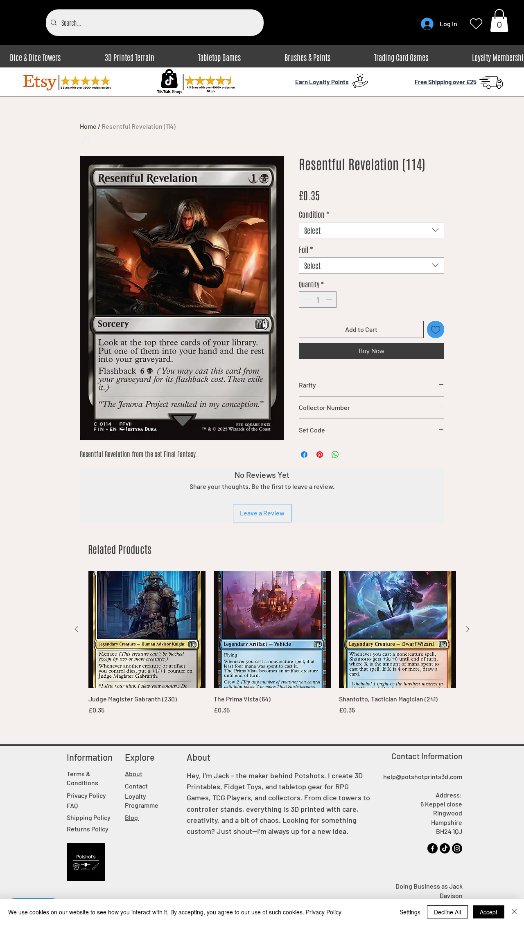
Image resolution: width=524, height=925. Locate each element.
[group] (272, 643)
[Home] (86, 139)
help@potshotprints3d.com (422, 776)
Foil (306, 249)
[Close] (514, 911)
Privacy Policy (323, 912)
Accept (488, 912)
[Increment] (329, 299)
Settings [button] (410, 912)
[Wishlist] (476, 24)
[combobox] (371, 230)
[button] (499, 20)
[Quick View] (147, 629)
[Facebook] (432, 848)
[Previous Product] (76, 629)
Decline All (447, 912)
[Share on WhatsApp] (335, 454)
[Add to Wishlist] (435, 329)
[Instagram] (457, 848)
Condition (314, 214)
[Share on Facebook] (304, 454)
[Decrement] (306, 299)
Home (88, 126)
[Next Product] (468, 629)
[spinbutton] (318, 299)
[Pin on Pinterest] (320, 454)
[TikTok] (445, 848)
